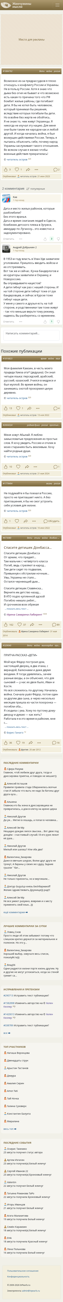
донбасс (53, 537)
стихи (37, 537)
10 (10, 466)
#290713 (8, 995)
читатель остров (17, 159)
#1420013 (9, 1014)
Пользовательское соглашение (22, 1270)
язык (58, 358)
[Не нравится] (58, 239)
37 (24, 624)
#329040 (7, 645)
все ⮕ (7, 1033)
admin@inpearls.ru (31, 1290)
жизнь (49, 483)
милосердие (47, 645)
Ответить (8, 238)
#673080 (7, 537)
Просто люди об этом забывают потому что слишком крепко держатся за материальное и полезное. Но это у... (30, 939)
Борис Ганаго (15, 732)
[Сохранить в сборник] (16, 169)
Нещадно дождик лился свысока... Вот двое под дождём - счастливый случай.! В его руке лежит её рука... (31, 835)
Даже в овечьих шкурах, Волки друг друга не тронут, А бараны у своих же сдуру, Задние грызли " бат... (30, 864)
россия (57, 71)
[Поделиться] (28, 169)
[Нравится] (5, 169)
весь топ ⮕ (10, 1128)
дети (42, 71)
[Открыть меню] (57, 5)
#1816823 (7, 358)
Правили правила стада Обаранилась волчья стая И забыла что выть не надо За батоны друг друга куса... (31, 790)
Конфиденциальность (18, 1276)
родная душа (33, 425)
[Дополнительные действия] (36, 169)
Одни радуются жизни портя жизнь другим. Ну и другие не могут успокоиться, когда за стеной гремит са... (31, 972)
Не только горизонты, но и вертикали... (26, 878)
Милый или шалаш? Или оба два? (23, 849)
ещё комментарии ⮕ (16, 912)
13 (10, 408)
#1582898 (9, 1003)
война (49, 71)
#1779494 (7, 483)
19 (23, 742)
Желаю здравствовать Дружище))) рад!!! (27, 890)
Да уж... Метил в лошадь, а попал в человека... (31, 820)
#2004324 (7, 425)
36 (10, 742)
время (43, 358)
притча (58, 645)
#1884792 (7, 71)
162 (11, 624)
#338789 (8, 1025)
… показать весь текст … (16, 608)
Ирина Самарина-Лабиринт (24, 614)
